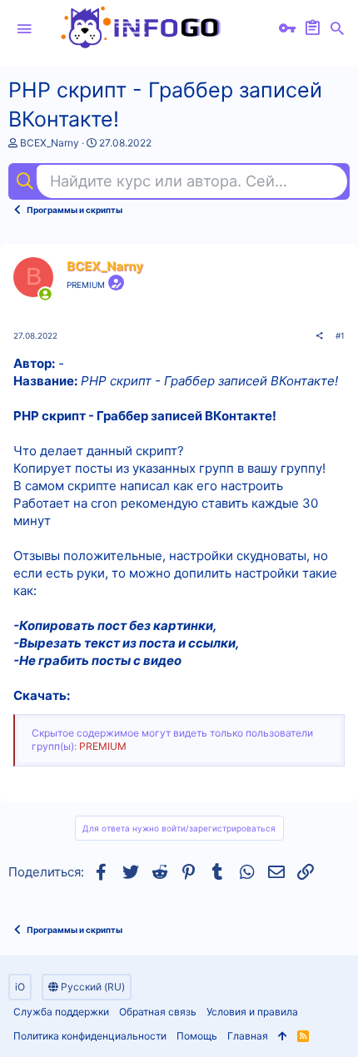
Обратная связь (157, 1011)
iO (20, 986)
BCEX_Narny (49, 142)
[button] (24, 29)
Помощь (197, 1036)
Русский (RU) (91, 986)
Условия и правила (252, 1011)
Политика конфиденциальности (90, 1036)
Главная (247, 1036)
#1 (340, 335)
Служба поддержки (61, 1011)
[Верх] (282, 1037)
